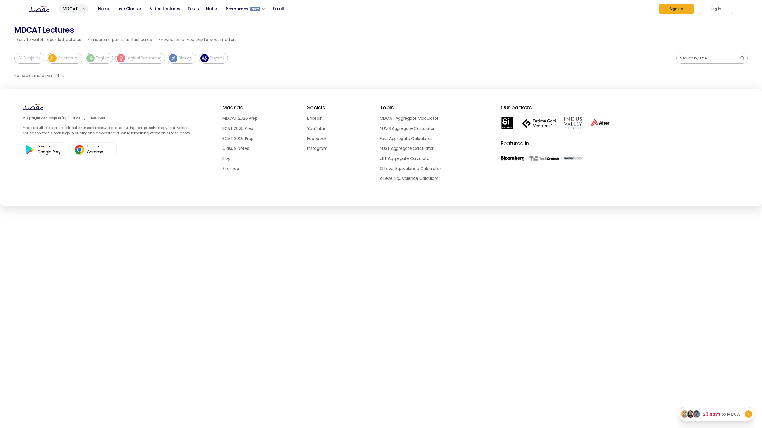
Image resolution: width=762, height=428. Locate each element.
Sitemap (230, 168)
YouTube (316, 128)
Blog (226, 158)
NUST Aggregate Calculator (407, 148)
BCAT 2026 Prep (238, 138)
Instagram (317, 148)
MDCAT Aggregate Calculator (409, 118)
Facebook (317, 138)
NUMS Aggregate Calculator (407, 128)
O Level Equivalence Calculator (410, 168)
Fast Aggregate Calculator (406, 138)
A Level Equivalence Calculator (410, 178)
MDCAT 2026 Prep (240, 118)
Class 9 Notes (235, 148)
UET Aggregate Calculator (405, 158)
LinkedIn (315, 118)
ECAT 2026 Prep (237, 128)
